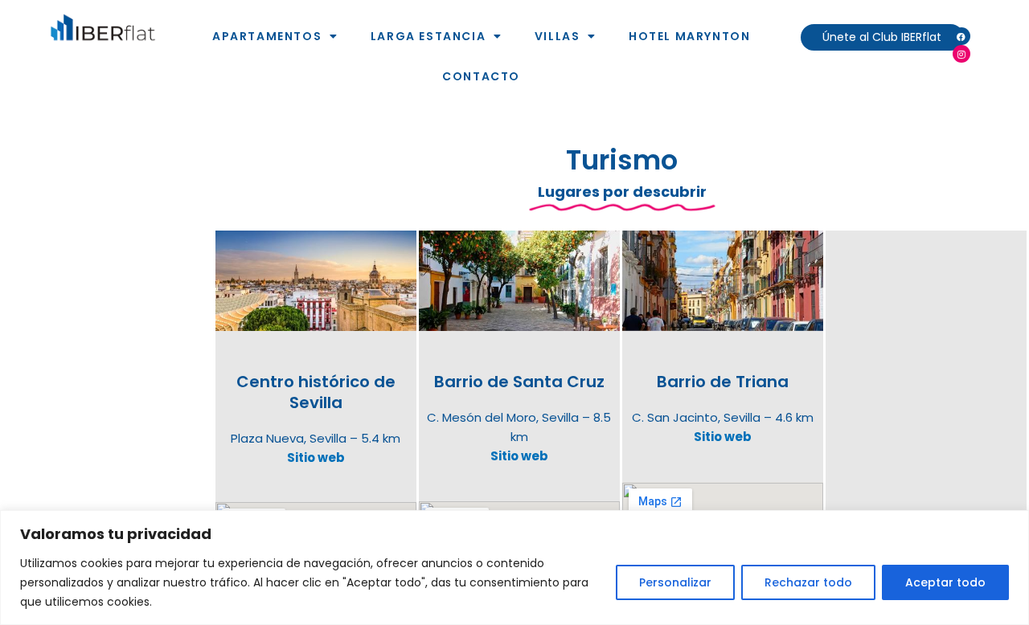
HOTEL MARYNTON (689, 36)
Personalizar (675, 582)
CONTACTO (481, 76)
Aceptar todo (945, 582)
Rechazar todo (808, 582)
